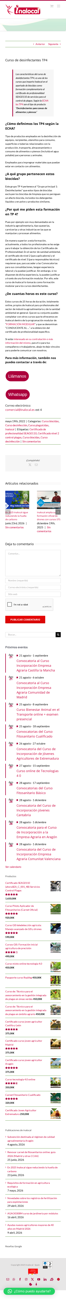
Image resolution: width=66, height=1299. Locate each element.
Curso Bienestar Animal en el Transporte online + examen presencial (38, 714)
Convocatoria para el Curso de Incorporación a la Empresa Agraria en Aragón (37, 832)
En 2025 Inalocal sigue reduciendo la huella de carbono (16, 516)
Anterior (40, 44)
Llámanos (17, 376)
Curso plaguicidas (38, 425)
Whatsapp (17, 394)
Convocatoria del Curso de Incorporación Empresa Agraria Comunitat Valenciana (39, 854)
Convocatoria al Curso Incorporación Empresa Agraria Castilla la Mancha (36, 665)
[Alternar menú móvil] (59, 6)
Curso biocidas (50, 421)
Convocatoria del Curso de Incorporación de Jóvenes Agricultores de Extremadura (38, 754)
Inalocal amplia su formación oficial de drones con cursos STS (48, 516)
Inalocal (9, 429)
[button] (8, 512)
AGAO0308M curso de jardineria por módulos (32, 1213)
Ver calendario (13, 867)
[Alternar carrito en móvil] (52, 6)
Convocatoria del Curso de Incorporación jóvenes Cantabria (36, 810)
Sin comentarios (31, 441)
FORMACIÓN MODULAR (20, 324)
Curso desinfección (16, 425)
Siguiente (53, 44)
